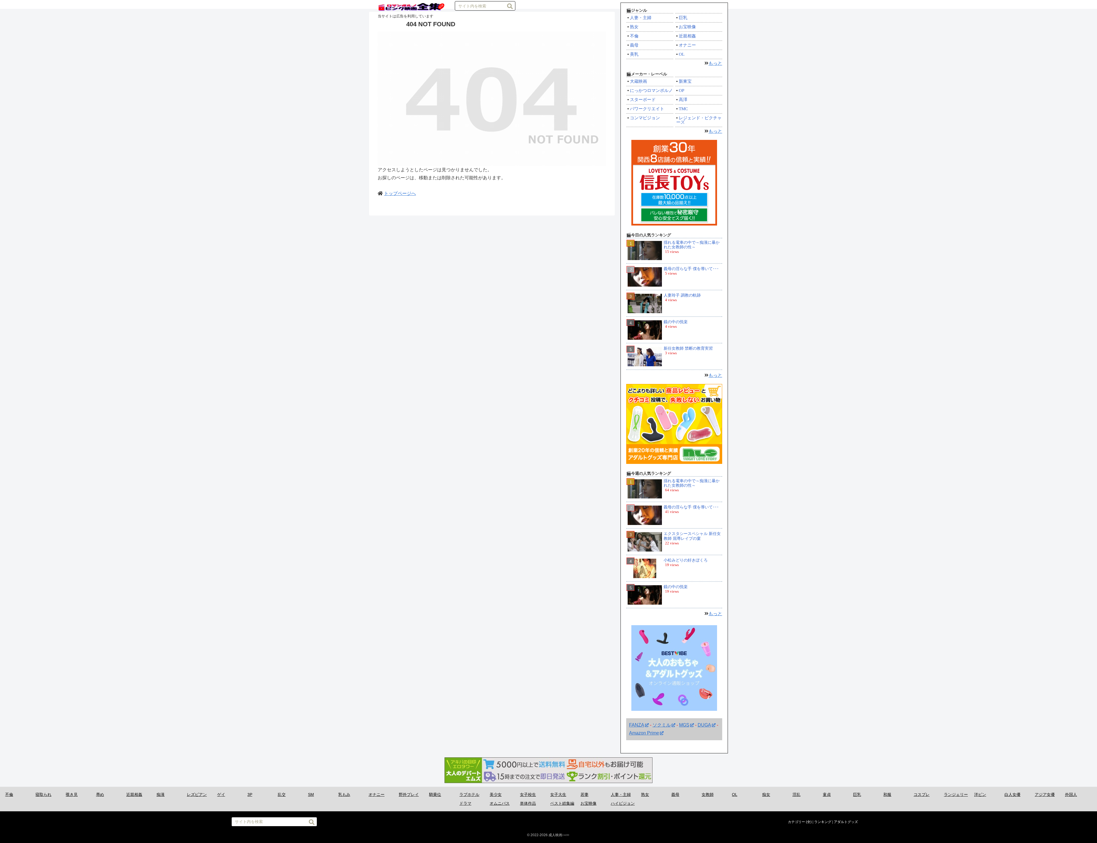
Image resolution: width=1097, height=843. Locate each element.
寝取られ (43, 794)
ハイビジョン (623, 803)
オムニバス (500, 803)
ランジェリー (956, 794)
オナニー (687, 45)
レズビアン (197, 794)
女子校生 (528, 794)
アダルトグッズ (846, 822)
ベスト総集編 (562, 803)
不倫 (634, 36)
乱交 (282, 794)
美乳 (634, 54)
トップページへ (400, 193)
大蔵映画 (638, 81)
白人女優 (1012, 794)
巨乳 (683, 17)
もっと (715, 63)
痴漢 (161, 794)
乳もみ (344, 794)
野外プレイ (409, 794)
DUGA (704, 725)
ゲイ (221, 794)
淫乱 (796, 794)
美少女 (496, 794)
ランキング (822, 822)
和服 (887, 794)
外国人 (1071, 794)
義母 (634, 45)
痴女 (766, 794)
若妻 (584, 794)
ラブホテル (469, 794)
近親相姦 (687, 36)
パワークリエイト (647, 108)
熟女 (634, 27)
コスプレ (922, 794)
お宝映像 (687, 27)
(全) (809, 822)
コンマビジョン (645, 118)
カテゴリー (796, 822)
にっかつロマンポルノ (651, 90)
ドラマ (465, 803)
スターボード (643, 99)
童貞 (827, 794)
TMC (683, 108)
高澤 (683, 99)
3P (249, 794)
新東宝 (685, 81)
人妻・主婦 (640, 17)
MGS (684, 725)
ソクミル (661, 725)
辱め (100, 794)
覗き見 (72, 794)
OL (681, 54)
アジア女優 (1045, 794)
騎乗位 (435, 794)
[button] (510, 6)
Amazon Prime (644, 733)
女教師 (708, 794)
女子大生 (558, 794)
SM (311, 794)
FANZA (636, 725)
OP (681, 90)
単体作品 (528, 803)
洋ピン (980, 794)
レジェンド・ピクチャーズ (699, 120)
